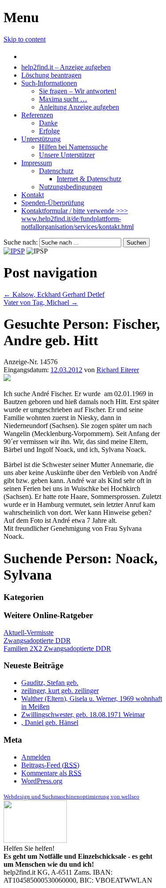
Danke (48, 123)
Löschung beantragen (51, 75)
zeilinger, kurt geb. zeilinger (60, 690)
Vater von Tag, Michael (41, 302)
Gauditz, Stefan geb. (49, 682)
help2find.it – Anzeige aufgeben (66, 67)
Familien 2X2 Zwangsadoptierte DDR (57, 648)
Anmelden (35, 757)
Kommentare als (51, 773)
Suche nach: (21, 242)
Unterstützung (41, 139)
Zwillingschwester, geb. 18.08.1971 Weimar (83, 714)
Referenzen (37, 115)
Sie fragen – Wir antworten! (77, 91)
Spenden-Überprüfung (52, 202)
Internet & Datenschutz (89, 179)
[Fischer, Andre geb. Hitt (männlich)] (7, 378)
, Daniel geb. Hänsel (49, 722)
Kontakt (32, 195)
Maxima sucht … (63, 99)
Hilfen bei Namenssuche (73, 147)
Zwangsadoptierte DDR (37, 640)
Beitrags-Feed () (50, 765)
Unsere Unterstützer (67, 155)
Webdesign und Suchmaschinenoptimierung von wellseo (71, 796)
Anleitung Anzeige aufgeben (79, 107)
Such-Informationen (49, 83)
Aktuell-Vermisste (29, 632)
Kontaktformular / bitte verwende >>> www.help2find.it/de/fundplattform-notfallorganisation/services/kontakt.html (77, 218)
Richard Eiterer (118, 370)
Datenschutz (56, 171)
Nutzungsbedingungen (70, 187)
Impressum (36, 163)
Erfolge (49, 131)
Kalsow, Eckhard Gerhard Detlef (54, 294)
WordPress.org (41, 781)
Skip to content (25, 39)
